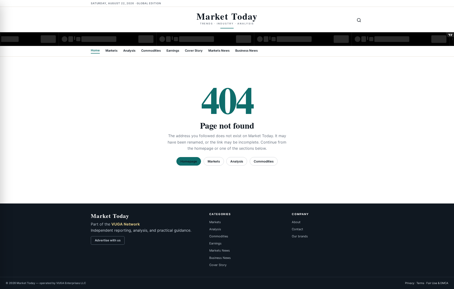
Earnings (172, 50)
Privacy (409, 283)
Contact (297, 229)
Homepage (188, 161)
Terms (420, 283)
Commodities (151, 50)
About (296, 222)
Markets (111, 50)
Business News (246, 50)
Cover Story (194, 50)
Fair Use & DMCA (437, 283)
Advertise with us (108, 240)
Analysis (129, 50)
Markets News (219, 50)
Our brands (300, 236)
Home (95, 50)
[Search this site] (359, 20)
